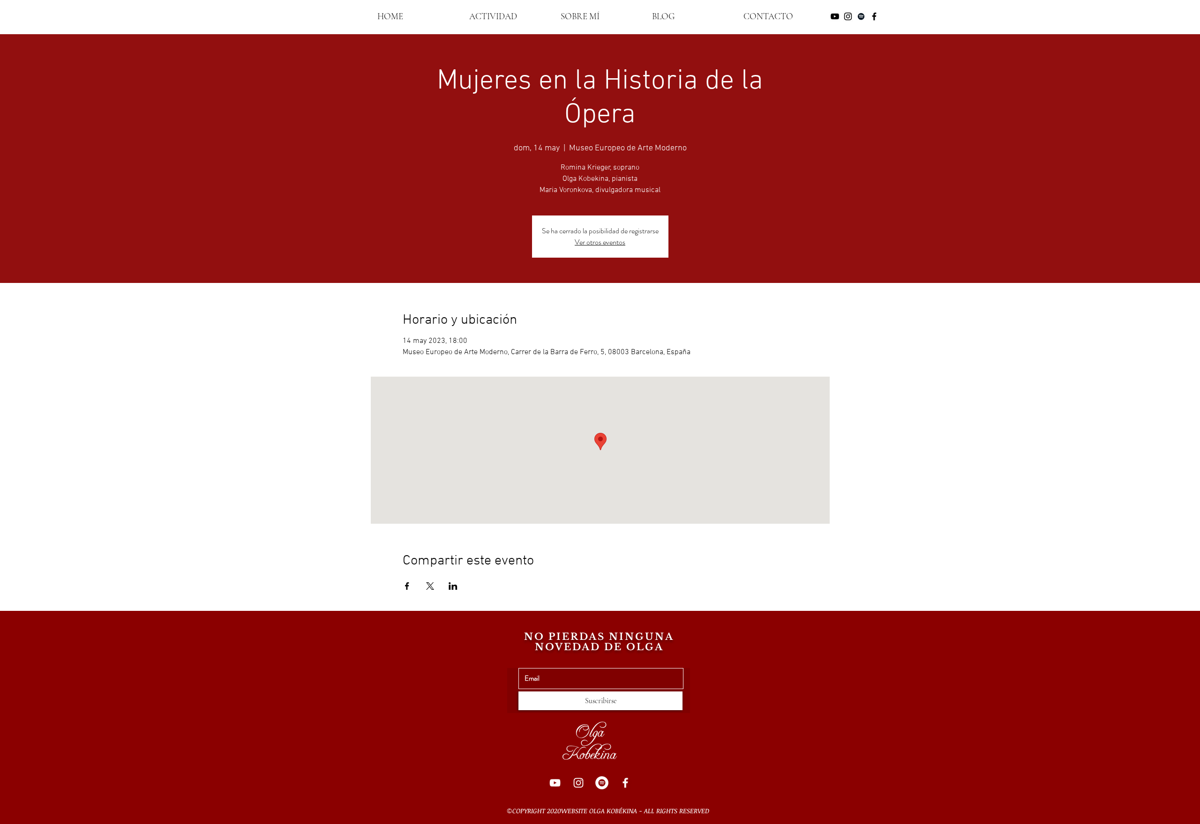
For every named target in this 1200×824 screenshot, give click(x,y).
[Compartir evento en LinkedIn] (453, 586)
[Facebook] (625, 782)
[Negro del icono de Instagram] (848, 16)
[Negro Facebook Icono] (874, 16)
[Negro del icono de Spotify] (861, 16)
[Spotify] (601, 782)
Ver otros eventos (600, 242)
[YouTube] (555, 782)
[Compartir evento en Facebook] (407, 586)
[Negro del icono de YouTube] (835, 16)
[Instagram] (578, 782)
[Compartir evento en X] (430, 586)
